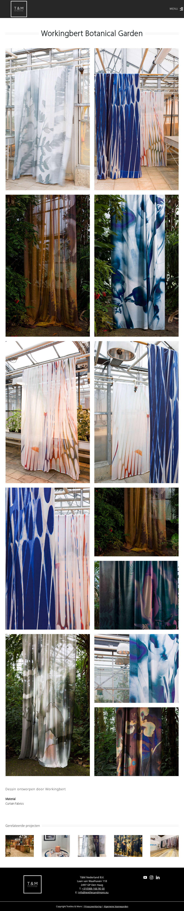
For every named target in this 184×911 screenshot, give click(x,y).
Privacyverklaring (93, 906)
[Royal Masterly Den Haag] (92, 837)
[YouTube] (145, 877)
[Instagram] (151, 877)
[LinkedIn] (158, 877)
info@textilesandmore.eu (93, 892)
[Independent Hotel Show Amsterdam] (19, 837)
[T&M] (19, 2)
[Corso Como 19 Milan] (56, 837)
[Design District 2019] (128, 837)
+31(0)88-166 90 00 (93, 888)
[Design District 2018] (164, 837)
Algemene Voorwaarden (116, 906)
